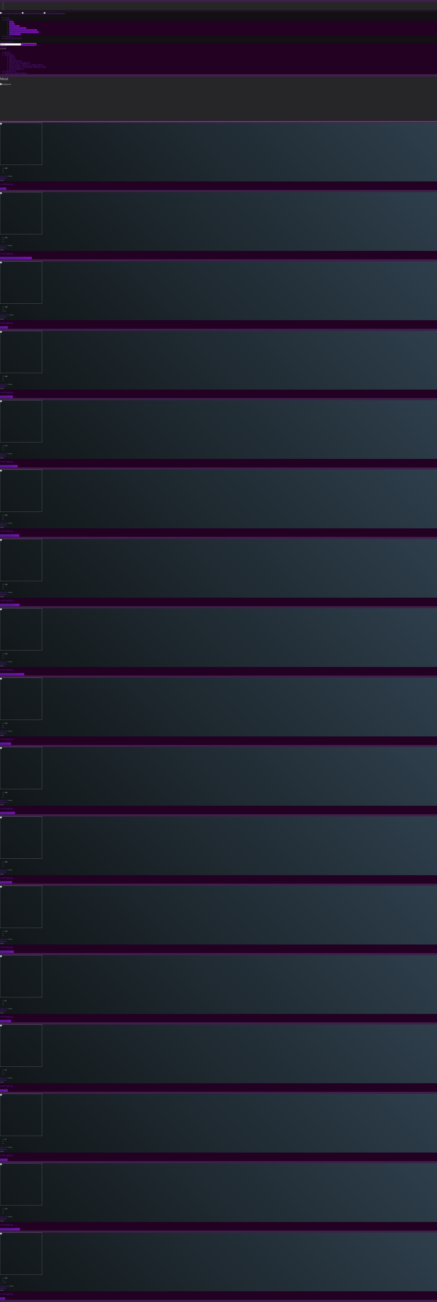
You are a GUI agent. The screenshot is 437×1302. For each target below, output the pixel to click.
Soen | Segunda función (9, 535)
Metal (9, 184)
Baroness (4, 1160)
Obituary (4, 327)
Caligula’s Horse (7, 952)
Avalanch (4, 1090)
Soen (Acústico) (6, 397)
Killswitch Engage (7, 813)
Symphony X (5, 1021)
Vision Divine (5, 743)
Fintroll (3, 188)
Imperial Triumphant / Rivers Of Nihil (16, 258)
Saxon (2, 1298)
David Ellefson (6, 882)
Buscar (29, 44)
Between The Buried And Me (12, 674)
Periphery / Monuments (10, 1229)
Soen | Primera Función (10, 605)
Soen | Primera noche (9, 466)
